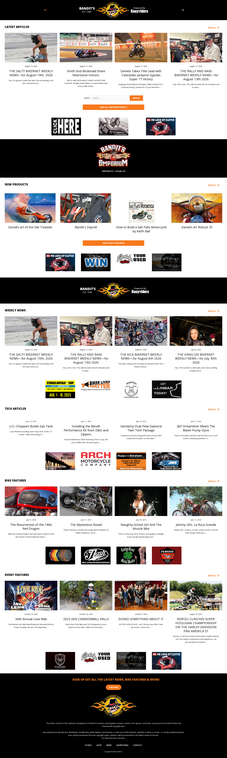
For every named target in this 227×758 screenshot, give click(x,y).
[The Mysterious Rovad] (86, 502)
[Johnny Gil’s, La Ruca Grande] (196, 506)
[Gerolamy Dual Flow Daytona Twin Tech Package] (141, 416)
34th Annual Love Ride (31, 619)
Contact (137, 745)
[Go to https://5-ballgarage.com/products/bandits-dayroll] (85, 211)
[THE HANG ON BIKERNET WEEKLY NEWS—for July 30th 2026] (196, 342)
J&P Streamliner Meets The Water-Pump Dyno (196, 428)
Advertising (122, 745)
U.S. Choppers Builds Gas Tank (31, 426)
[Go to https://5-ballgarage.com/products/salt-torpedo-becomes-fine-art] (30, 211)
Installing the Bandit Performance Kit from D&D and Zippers (86, 430)
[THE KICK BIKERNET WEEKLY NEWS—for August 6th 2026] (141, 335)
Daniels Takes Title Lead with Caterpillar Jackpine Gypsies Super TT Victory (141, 75)
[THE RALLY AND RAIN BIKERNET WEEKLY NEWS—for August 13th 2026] (196, 53)
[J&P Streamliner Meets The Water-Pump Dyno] (196, 416)
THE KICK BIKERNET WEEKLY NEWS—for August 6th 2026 (141, 356)
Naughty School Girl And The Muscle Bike (141, 526)
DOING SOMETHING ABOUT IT (141, 619)
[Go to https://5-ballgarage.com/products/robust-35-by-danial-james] (196, 211)
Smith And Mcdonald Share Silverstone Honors (86, 73)
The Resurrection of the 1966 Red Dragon (31, 526)
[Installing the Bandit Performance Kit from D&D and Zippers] (86, 416)
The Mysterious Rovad (86, 524)
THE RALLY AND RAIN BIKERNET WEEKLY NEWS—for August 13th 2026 (196, 75)
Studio (88, 745)
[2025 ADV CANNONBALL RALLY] (86, 602)
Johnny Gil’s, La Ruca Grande (196, 524)
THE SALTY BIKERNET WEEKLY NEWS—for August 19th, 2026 (31, 73)
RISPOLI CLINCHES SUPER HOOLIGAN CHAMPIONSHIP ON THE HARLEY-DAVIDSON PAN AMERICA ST (196, 625)
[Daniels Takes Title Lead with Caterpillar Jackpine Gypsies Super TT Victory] (141, 50)
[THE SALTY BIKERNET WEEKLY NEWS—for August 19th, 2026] (31, 59)
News (109, 745)
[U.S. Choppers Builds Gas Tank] (31, 416)
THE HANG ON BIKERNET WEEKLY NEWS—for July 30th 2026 (196, 358)
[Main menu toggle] (45, 10)
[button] (183, 10)
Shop (99, 745)
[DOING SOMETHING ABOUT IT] (141, 595)
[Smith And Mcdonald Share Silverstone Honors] (86, 50)
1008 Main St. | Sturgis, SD (113, 171)
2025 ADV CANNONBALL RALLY (86, 619)
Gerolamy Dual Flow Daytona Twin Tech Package (141, 428)
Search (87, 98)
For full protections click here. (113, 738)
